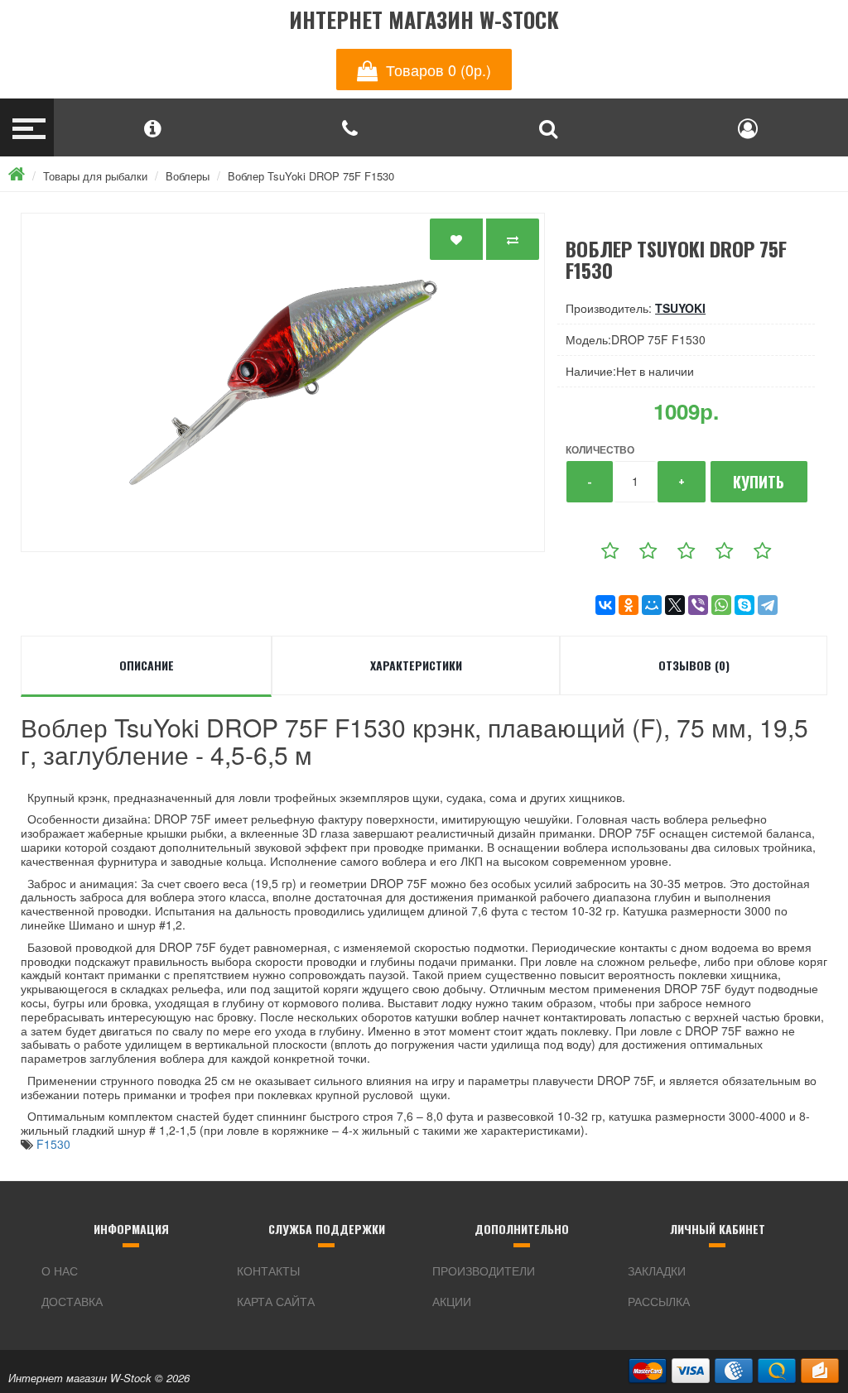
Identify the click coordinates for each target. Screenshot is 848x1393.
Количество (600, 449)
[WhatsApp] (721, 605)
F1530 (53, 1144)
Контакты (268, 1270)
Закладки (657, 1270)
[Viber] (698, 605)
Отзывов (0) (694, 665)
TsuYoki (680, 308)
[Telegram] (768, 605)
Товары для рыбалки (95, 176)
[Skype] (744, 605)
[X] (675, 605)
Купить (758, 481)
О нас (59, 1270)
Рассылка (659, 1301)
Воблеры (188, 176)
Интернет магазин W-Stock (424, 20)
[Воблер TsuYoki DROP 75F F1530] (283, 382)
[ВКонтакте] (605, 605)
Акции (451, 1301)
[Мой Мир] (652, 605)
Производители (483, 1270)
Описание (146, 665)
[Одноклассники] (628, 605)
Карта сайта (276, 1301)
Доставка (72, 1301)
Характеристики (416, 665)
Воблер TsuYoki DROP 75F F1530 (311, 176)
